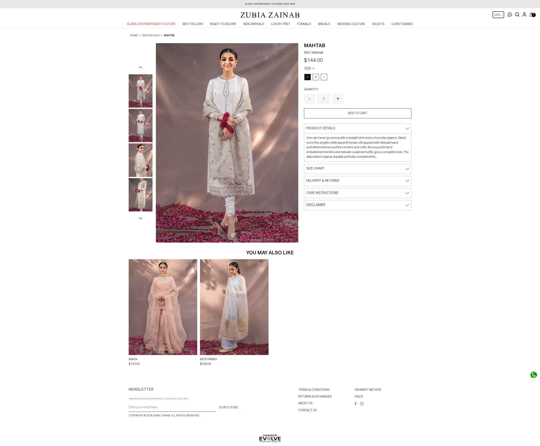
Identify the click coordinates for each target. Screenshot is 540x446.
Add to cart (357, 113)
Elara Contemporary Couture (151, 24)
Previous (140, 67)
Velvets (378, 24)
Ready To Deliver (223, 24)
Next (140, 218)
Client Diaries (402, 24)
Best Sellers (193, 24)
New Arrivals (253, 24)
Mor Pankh (208, 359)
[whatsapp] (533, 375)
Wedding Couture (351, 24)
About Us (305, 403)
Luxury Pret (280, 24)
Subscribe (229, 407)
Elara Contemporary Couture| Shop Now (270, 4)
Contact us (307, 410)
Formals (304, 24)
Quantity (311, 89)
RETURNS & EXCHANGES (315, 396)
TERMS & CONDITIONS (313, 390)
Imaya (133, 359)
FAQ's (359, 396)
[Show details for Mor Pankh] (234, 307)
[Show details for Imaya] (163, 307)
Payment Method (368, 390)
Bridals (324, 24)
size (308, 68)
